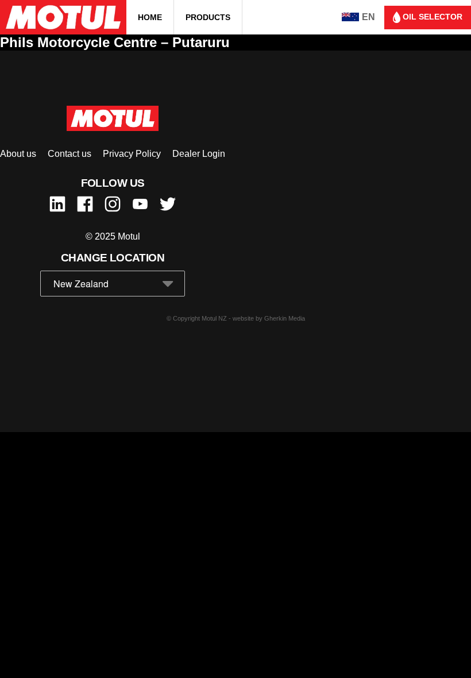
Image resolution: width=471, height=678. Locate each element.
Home (150, 17)
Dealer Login (198, 154)
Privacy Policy (132, 154)
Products (208, 17)
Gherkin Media (284, 318)
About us (18, 154)
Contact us (69, 154)
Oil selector (431, 16)
